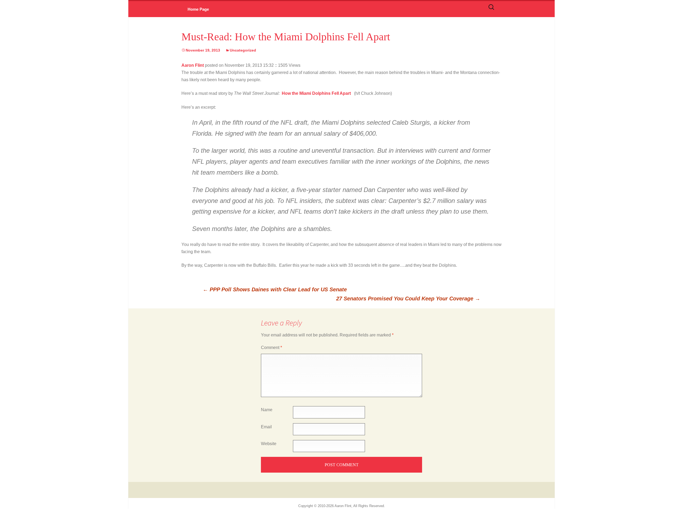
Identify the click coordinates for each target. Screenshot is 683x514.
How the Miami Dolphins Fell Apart (317, 93)
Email (266, 427)
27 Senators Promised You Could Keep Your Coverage (408, 298)
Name (266, 409)
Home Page (198, 9)
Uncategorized (243, 50)
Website (268, 443)
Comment (271, 347)
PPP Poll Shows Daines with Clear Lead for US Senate (275, 289)
